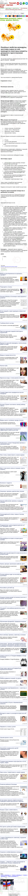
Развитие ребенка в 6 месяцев (8, 784)
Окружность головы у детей (7, 726)
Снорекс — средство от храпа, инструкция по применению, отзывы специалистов (12, 862)
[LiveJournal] (17, 16)
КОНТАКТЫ (16, 8)
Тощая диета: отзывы (6, 287)
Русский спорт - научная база (8, 5)
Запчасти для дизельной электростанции (9, 266)
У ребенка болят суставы (7, 323)
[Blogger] (12, 16)
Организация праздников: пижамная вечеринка (13, 621)
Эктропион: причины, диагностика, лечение (12, 491)
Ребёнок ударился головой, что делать (10, 678)
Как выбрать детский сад (7, 587)
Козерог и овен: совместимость (9, 809)
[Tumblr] (19, 16)
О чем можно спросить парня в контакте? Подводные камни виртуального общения (11, 801)
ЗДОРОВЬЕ (8, 8)
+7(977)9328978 (4, 3)
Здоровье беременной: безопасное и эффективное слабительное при (10, 429)
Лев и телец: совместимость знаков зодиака (12, 455)
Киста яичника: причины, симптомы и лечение (13, 634)
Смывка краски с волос (6, 737)
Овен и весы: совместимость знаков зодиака (12, 772)
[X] (10, 16)
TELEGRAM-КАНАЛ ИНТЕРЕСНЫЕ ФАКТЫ (16, 9)
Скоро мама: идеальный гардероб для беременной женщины (10, 669)
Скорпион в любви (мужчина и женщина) (11, 852)
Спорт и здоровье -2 (17, 875)
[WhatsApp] (23, 16)
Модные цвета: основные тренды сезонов (11, 420)
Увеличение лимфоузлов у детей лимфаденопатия (9, 749)
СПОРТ (2, 8)
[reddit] (15, 16)
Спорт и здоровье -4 (13, 876)
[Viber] (21, 16)
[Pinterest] (27, 16)
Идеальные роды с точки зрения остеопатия (12, 378)
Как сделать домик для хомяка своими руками (12, 826)
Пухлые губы (3, 365)
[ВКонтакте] (6, 16)
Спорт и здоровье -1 (6, 875)
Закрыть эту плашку (13, 895)
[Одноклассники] (8, 16)
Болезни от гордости (6, 482)
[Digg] (13, 16)
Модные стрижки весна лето (8, 355)
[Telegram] (25, 16)
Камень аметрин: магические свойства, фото (12, 563)
